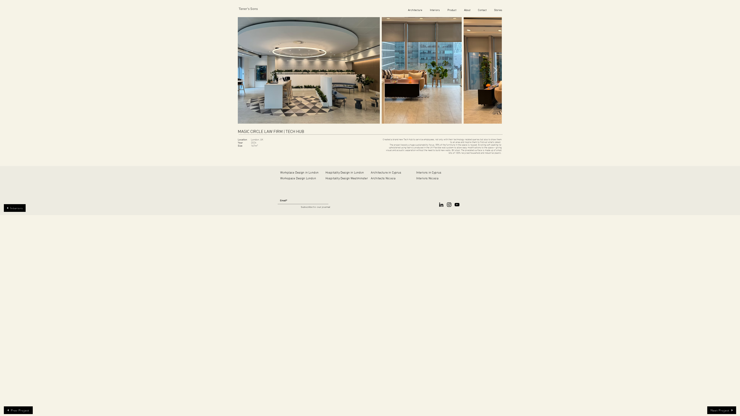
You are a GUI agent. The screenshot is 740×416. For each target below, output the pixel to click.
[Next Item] (495, 70)
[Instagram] (449, 205)
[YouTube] (457, 205)
